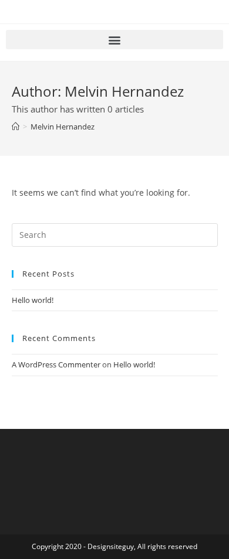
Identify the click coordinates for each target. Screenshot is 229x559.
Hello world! (32, 300)
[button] (114, 39)
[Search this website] (115, 234)
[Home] (15, 126)
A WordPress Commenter (56, 364)
